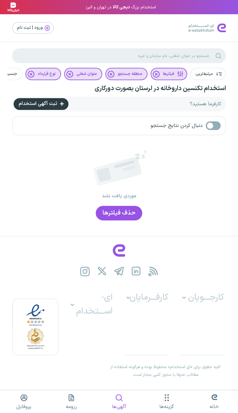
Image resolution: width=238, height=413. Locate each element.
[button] (208, 74)
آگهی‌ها (119, 407)
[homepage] (119, 250)
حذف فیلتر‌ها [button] (119, 213)
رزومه (71, 407)
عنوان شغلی (87, 74)
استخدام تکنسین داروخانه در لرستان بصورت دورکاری (160, 88)
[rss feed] (153, 271)
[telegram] (119, 271)
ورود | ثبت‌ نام (30, 27)
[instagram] (85, 271)
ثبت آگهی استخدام (38, 103)
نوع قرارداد (47, 74)
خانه (214, 407)
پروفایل (23, 407)
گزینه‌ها (166, 407)
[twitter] (102, 271)
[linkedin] (136, 271)
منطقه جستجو (130, 74)
